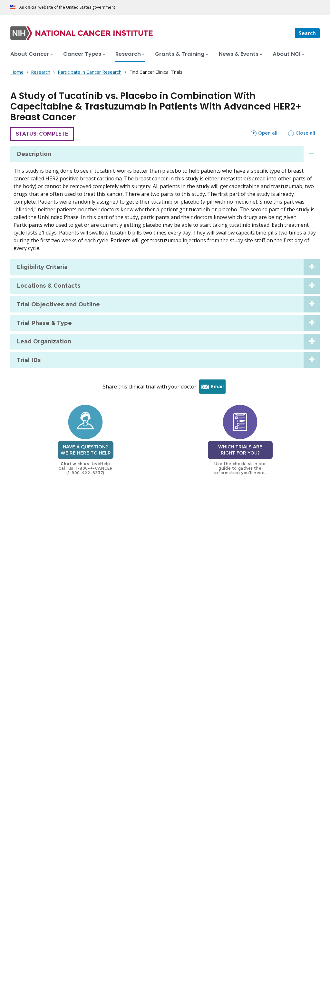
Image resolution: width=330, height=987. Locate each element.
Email (218, 388)
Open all (263, 133)
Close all (301, 133)
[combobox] (259, 33)
